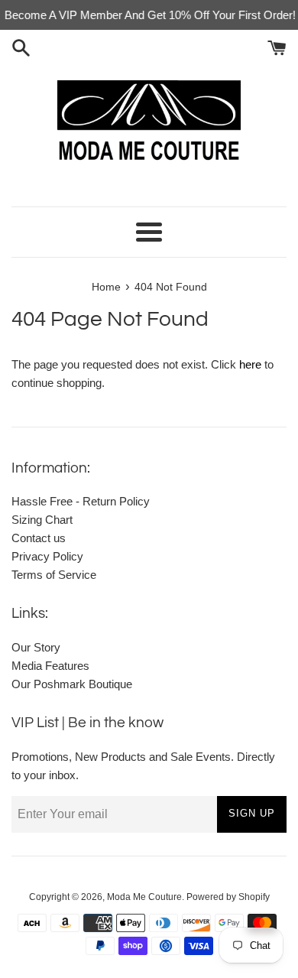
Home (106, 287)
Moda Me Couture (144, 897)
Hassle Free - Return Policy (80, 501)
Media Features (50, 665)
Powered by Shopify (228, 897)
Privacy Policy (47, 556)
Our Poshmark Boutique (71, 683)
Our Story (35, 647)
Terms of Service (53, 574)
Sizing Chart (42, 519)
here (250, 364)
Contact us (38, 537)
